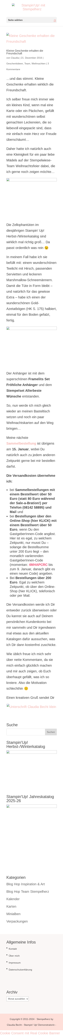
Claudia (15, 57)
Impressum (15, 962)
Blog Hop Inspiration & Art (25, 884)
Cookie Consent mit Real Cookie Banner (30, 1033)
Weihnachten (39, 63)
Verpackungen (17, 921)
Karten (11, 906)
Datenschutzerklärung (20, 969)
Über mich (14, 955)
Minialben (13, 914)
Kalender (13, 899)
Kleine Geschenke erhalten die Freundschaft (24, 52)
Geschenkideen (14, 63)
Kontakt (13, 948)
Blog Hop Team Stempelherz (27, 891)
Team (27, 63)
